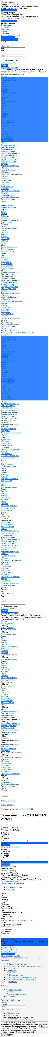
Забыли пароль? (8, 63)
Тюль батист (6, 136)
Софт (3, 116)
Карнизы (4, 291)
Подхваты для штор (9, 159)
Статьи (11, 973)
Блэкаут (4, 105)
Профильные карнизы (10, 191)
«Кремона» (6, 180)
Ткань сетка (6, 134)
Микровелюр (6, 95)
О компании (6, 25)
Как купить (5, 27)
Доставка (5, 29)
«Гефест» (5, 178)
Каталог (4, 985)
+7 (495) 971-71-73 (26, 332)
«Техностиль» (7, 187)
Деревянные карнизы (10, 166)
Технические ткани (9, 120)
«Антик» (4, 168)
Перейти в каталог (9, 10)
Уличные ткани (7, 141)
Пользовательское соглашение (21, 979)
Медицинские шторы (10, 145)
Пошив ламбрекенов (10, 197)
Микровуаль (6, 130)
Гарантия (12, 968)
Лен (2, 128)
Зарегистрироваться (9, 68)
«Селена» (5, 184)
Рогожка (4, 97)
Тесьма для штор (8, 162)
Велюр (4, 86)
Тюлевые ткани (7, 124)
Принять (44, 1026)
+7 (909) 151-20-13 (9, 330)
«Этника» (5, 189)
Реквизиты (12, 982)
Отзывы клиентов (15, 975)
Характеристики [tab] (15, 887)
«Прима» (5, 182)
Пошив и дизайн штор (10, 1000)
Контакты (5, 31)
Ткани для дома (8, 122)
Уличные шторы (8, 151)
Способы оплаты (8, 883)
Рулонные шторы (8, 149)
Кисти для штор (7, 157)
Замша (4, 91)
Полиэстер (5, 111)
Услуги (4, 320)
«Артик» (4, 176)
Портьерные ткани (9, 101)
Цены (3, 328)
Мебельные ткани (8, 80)
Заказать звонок (8, 37)
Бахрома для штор (9, 155)
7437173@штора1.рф (10, 35)
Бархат (4, 82)
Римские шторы (8, 147)
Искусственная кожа (9, 93)
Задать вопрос (7, 945)
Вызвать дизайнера (9, 40)
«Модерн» (5, 172)
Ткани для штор (8, 205)
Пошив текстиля (8, 199)
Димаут (4, 107)
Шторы (4, 270)
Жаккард (4, 89)
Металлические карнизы (11, 174)
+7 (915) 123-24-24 (9, 332)
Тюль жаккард (7, 139)
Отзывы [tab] (11, 889)
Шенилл (4, 99)
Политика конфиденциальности (22, 977)
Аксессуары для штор (10, 280)
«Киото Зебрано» (8, 170)
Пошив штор (6, 195)
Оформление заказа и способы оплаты (25, 966)
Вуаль (3, 126)
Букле (3, 84)
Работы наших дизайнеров (19, 964)
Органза (4, 132)
